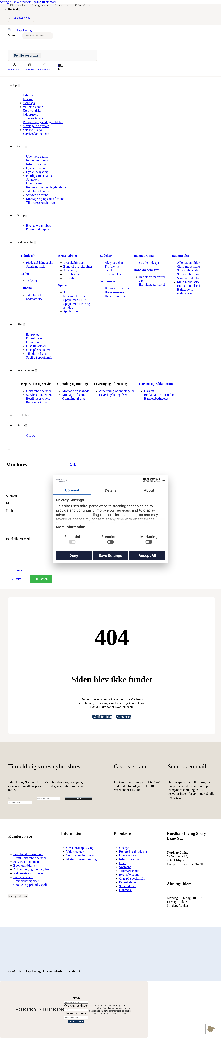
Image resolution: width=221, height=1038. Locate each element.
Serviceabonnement (36, 133)
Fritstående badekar (112, 268)
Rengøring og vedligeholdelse (43, 122)
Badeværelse (25, 242)
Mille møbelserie (188, 282)
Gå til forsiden (102, 716)
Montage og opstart (36, 126)
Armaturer (108, 281)
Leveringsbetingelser (113, 395)
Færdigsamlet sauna (39, 176)
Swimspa (29, 103)
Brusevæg (70, 270)
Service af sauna (37, 195)
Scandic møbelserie (190, 278)
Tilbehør (27, 288)
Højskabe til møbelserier (185, 291)
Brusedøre (70, 278)
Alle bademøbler (188, 263)
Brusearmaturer (115, 292)
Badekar (106, 255)
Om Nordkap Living (79, 848)
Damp (20, 215)
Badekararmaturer (117, 288)
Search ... (14, 35)
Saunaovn (32, 179)
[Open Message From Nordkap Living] (211, 1029)
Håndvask (28, 255)
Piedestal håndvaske (39, 263)
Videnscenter (75, 851)
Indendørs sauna (37, 160)
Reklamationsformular (159, 395)
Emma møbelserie (189, 286)
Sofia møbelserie (188, 274)
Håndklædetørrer (146, 270)
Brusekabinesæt (73, 263)
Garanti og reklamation (156, 384)
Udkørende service (39, 391)
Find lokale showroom (28, 854)
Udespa (28, 95)
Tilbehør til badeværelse (34, 297)
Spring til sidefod (44, 2)
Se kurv (15, 579)
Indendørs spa (144, 255)
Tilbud (26, 415)
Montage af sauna (74, 395)
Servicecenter (25, 370)
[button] (61, 65)
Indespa (28, 99)
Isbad (122, 863)
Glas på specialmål (39, 350)
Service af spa (32, 130)
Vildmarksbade (33, 107)
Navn (11, 798)
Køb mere (17, 570)
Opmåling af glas (73, 398)
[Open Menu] (9, 449)
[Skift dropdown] (19, 9)
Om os (20, 425)
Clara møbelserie (188, 266)
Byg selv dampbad (38, 225)
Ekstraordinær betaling (81, 859)
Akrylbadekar (114, 263)
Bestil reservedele (38, 398)
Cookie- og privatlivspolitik (31, 885)
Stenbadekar (113, 274)
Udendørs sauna (37, 156)
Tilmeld (78, 799)
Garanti (149, 391)
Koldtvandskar (32, 110)
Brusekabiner (68, 255)
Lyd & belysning (37, 172)
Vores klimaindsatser (80, 855)
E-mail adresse (76, 1013)
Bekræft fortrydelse (76, 1021)
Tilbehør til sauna (38, 191)
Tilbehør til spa (33, 118)
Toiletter (31, 281)
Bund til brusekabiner (77, 266)
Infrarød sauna (36, 164)
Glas (19, 324)
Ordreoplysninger (76, 1005)
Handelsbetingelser (157, 398)
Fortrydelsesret (23, 877)
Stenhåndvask (35, 266)
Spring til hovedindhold (16, 2)
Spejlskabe (70, 311)
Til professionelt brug (40, 202)
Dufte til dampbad (38, 229)
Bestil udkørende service (30, 858)
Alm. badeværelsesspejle (76, 294)
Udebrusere (30, 114)
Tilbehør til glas (36, 353)
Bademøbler (180, 255)
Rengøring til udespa (133, 851)
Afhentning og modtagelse (117, 391)
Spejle (62, 285)
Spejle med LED (74, 300)
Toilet (25, 274)
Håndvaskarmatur (117, 296)
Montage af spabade (75, 391)
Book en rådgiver (37, 402)
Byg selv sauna (36, 168)
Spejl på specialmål (39, 357)
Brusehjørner (72, 274)
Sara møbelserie (188, 270)
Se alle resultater (27, 55)
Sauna (20, 146)
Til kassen (41, 579)
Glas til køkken (36, 346)
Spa (15, 85)
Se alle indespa (149, 263)
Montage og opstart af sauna (45, 199)
